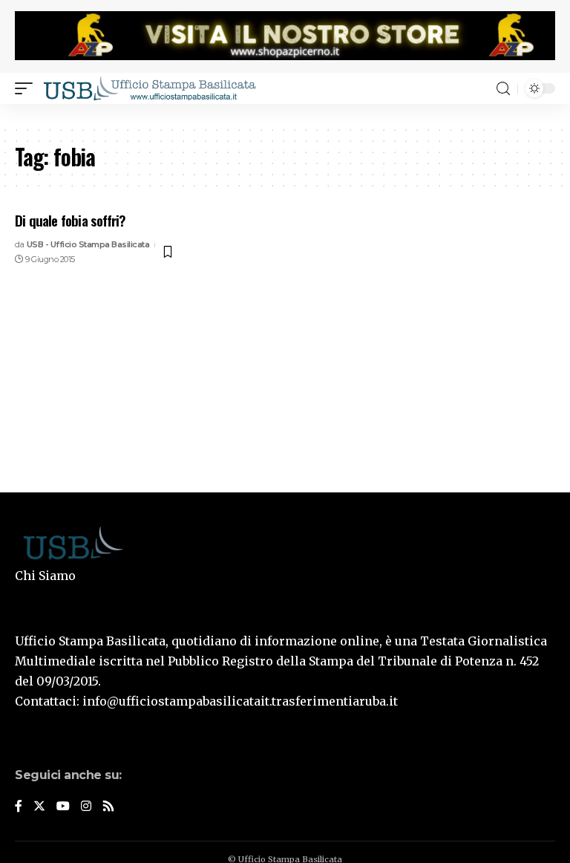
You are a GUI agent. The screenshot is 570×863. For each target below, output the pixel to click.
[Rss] (108, 807)
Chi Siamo (45, 575)
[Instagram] (86, 807)
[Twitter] (39, 807)
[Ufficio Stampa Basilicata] (149, 88)
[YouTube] (63, 807)
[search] (503, 88)
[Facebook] (18, 807)
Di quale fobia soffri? (70, 219)
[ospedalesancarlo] (285, 114)
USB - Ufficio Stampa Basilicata (88, 244)
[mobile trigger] (27, 88)
